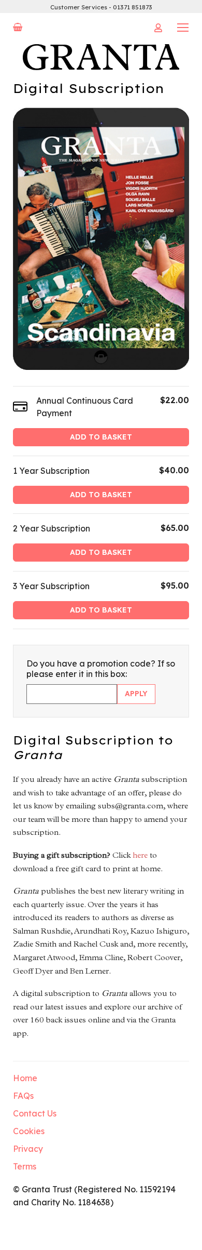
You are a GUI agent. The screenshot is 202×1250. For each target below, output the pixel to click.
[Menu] (183, 27)
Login (158, 27)
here (140, 855)
